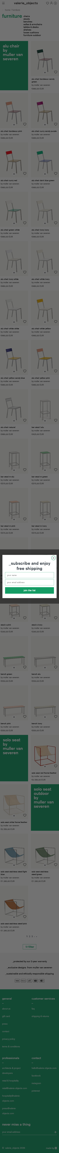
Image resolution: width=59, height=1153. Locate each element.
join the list (29, 590)
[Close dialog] (53, 558)
